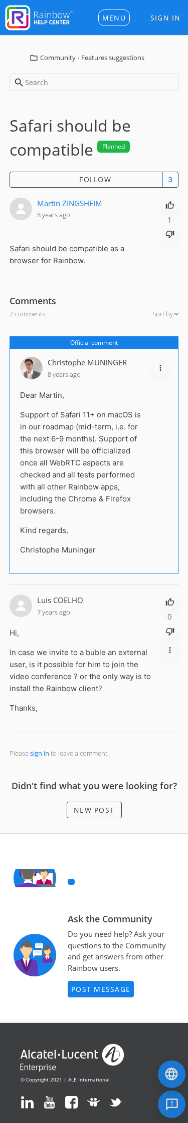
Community (58, 57)
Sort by (163, 313)
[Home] (39, 17)
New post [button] (94, 810)
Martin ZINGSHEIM (69, 203)
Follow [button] (95, 179)
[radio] (169, 204)
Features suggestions (112, 57)
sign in (39, 753)
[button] (114, 18)
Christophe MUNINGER (87, 362)
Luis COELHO (60, 600)
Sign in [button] (165, 18)
